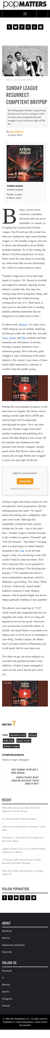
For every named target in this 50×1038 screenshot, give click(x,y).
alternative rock (18, 735)
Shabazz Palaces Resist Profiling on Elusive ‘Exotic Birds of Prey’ (25, 780)
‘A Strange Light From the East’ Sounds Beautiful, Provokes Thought (21, 861)
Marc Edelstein (16, 131)
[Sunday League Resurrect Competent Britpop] (25, 61)
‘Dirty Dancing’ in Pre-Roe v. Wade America (24, 771)
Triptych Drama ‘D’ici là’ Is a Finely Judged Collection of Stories (23, 850)
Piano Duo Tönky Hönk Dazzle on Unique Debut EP (22, 873)
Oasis (5, 337)
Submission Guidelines (13, 945)
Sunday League (11, 746)
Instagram (7, 998)
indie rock (8, 740)
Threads (6, 1005)
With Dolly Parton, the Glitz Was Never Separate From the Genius (21, 810)
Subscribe (25, 481)
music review (24, 740)
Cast (21, 550)
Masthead (7, 931)
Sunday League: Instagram (15, 759)
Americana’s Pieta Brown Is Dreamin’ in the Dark (23, 828)
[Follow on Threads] (34, 27)
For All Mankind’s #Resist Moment (19, 819)
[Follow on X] (9, 27)
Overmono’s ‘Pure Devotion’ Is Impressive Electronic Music (23, 839)
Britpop (23, 324)
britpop (32, 735)
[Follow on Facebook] (22, 27)
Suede (12, 337)
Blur (24, 337)
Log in (36, 489)
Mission (6, 938)
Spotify (5, 991)
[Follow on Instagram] (28, 27)
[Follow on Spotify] (40, 27)
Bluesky (6, 984)
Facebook (7, 970)
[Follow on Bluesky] (15, 27)
